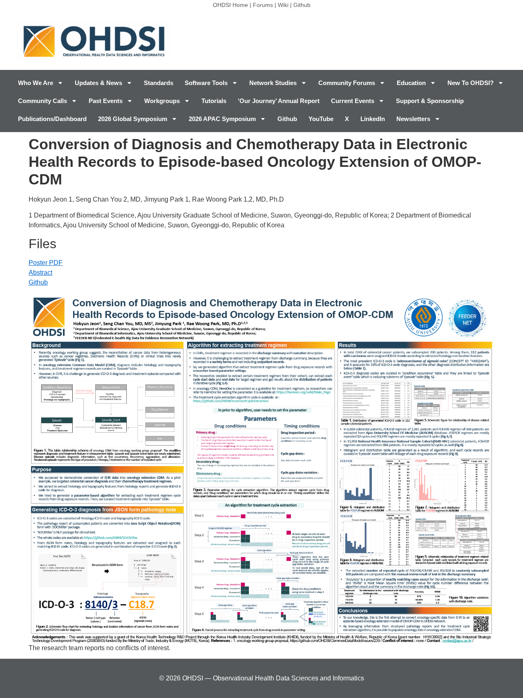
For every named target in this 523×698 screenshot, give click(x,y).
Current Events (352, 100)
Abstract (40, 272)
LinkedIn (372, 118)
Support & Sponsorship (430, 100)
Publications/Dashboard (52, 118)
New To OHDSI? (470, 82)
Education (411, 82)
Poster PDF (46, 262)
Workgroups (162, 100)
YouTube (320, 118)
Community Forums (346, 82)
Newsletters (413, 118)
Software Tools (206, 82)
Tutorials (213, 100)
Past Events (106, 100)
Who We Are (35, 82)
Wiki (283, 5)
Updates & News (98, 82)
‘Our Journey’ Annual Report (279, 100)
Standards (158, 82)
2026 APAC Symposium (222, 118)
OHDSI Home (230, 5)
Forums (263, 5)
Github (302, 5)
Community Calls (42, 100)
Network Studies (273, 82)
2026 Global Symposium (132, 118)
